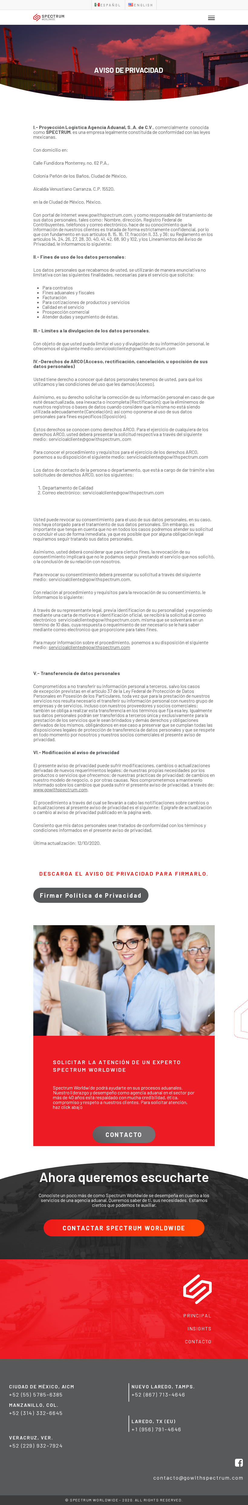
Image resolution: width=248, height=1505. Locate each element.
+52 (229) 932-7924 (36, 1445)
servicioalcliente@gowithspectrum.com (135, 348)
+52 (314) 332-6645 (36, 1413)
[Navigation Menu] (211, 18)
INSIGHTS (200, 1328)
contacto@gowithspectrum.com (198, 1477)
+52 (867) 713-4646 (158, 1394)
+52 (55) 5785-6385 (36, 1394)
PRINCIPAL (197, 1315)
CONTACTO (198, 1341)
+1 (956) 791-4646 (156, 1429)
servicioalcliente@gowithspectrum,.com (90, 439)
